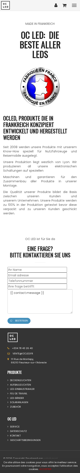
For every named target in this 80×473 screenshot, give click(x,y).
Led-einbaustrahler (22, 389)
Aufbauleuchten (20, 384)
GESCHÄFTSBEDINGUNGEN (25, 440)
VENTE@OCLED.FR (23, 353)
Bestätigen (21, 320)
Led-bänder (16, 398)
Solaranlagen (18, 402)
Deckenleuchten (20, 380)
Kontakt (15, 435)
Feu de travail (18, 393)
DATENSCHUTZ (18, 431)
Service (14, 426)
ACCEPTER (45, 469)
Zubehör (15, 406)
